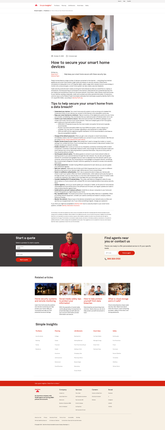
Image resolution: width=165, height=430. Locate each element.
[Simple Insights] (46, 6)
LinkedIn (110, 403)
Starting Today (97, 349)
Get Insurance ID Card (80, 409)
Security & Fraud (53, 417)
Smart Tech (96, 344)
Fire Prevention (117, 340)
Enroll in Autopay (79, 403)
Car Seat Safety (97, 336)
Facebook (110, 393)
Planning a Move (78, 357)
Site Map (78, 417)
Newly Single (77, 362)
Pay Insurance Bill (79, 399)
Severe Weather (117, 353)
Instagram (110, 399)
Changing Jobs (78, 353)
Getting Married (78, 340)
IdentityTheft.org (77, 98)
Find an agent (126, 253)
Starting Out (77, 336)
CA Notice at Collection (54, 420)
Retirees (94, 399)
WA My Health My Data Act (41, 420)
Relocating (77, 366)
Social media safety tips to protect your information (70, 301)
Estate (56, 340)
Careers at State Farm (97, 393)
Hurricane (115, 349)
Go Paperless (78, 406)
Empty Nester (77, 370)
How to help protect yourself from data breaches (93, 301)
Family (37, 344)
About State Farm (63, 396)
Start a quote (24, 259)
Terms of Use (63, 417)
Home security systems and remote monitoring (46, 300)
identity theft (79, 203)
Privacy (45, 417)
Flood (114, 344)
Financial (57, 344)
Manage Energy (97, 340)
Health (56, 349)
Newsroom (61, 399)
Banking (38, 340)
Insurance (57, 353)
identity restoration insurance (70, 205)
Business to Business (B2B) (65, 403)
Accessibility (71, 417)
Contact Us (61, 393)
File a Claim (78, 393)
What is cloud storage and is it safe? (118, 300)
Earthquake (116, 336)
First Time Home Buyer (80, 344)
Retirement (58, 362)
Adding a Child (78, 349)
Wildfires (115, 362)
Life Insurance (58, 357)
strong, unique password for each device (73, 139)
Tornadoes (115, 357)
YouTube (110, 406)
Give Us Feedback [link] (63, 406)
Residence (38, 349)
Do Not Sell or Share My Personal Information (71, 420)
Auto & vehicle (39, 336)
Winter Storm (116, 366)
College (57, 336)
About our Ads (38, 417)
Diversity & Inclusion (96, 396)
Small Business (58, 366)
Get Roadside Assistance (81, 396)
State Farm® (55, 75)
